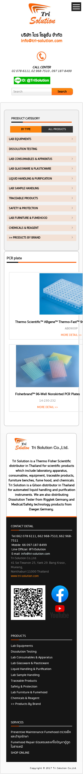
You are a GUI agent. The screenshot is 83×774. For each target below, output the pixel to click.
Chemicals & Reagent (24, 228)
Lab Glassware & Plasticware (30, 169)
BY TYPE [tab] (25, 129)
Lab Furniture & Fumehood (28, 218)
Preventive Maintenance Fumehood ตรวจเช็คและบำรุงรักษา (41, 734)
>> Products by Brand (24, 237)
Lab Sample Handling (24, 188)
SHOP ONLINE (20, 752)
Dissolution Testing (23, 149)
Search (62, 91)
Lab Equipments (20, 139)
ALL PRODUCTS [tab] (57, 129)
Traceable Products (23, 198)
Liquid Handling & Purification (30, 178)
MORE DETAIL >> (71, 335)
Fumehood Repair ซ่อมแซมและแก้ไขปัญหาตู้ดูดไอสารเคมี (40, 744)
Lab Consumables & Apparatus (30, 159)
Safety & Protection (23, 208)
